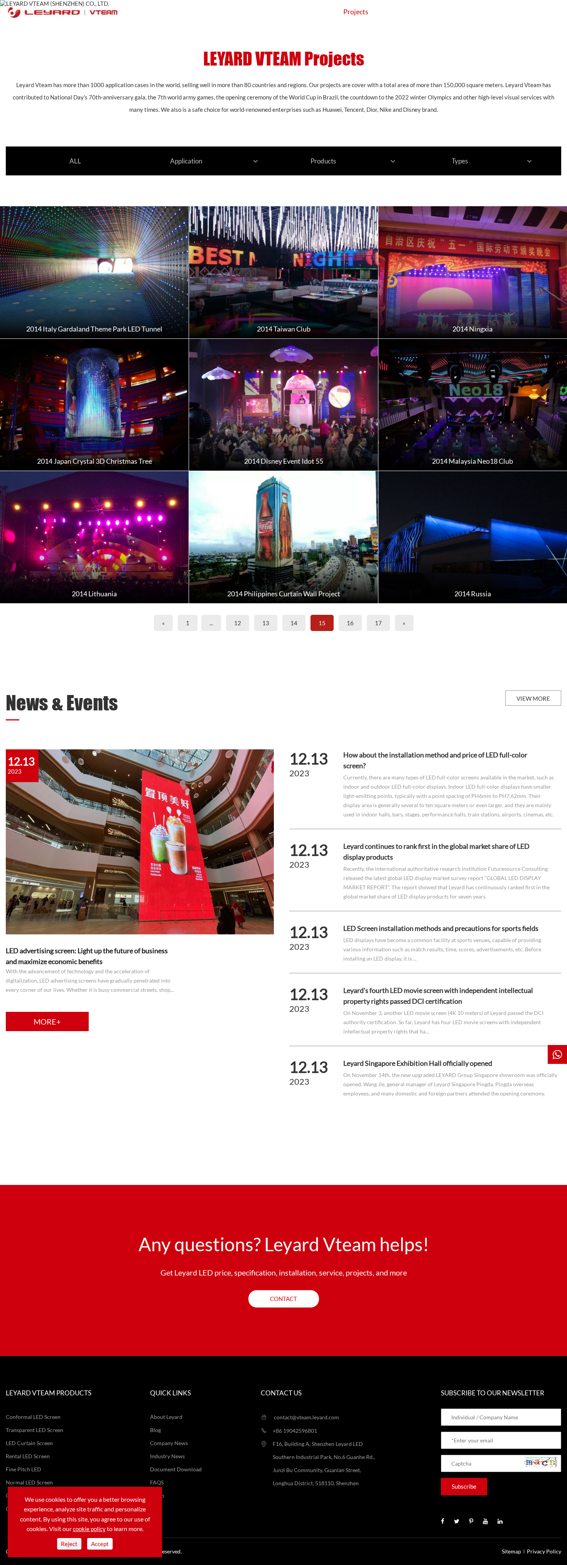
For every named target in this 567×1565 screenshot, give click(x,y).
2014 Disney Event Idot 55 (283, 461)
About (448, 11)
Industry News (167, 1456)
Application (302, 11)
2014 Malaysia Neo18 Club (472, 461)
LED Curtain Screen (29, 1443)
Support (404, 11)
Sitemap (511, 1551)
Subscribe (464, 1486)
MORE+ (47, 1021)
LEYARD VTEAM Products (48, 1393)
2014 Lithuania (94, 593)
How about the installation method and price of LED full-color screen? (435, 760)
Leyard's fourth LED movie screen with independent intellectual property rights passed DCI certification (438, 995)
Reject (69, 1543)
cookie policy (89, 1528)
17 (378, 622)
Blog (155, 1430)
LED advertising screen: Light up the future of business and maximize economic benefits (87, 956)
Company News (169, 1443)
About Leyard (166, 1417)
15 (322, 622)
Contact (493, 11)
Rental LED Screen (28, 1456)
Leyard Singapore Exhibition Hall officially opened (417, 1063)
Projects (355, 11)
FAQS (157, 1482)
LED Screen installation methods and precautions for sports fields (440, 928)
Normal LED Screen (29, 1482)
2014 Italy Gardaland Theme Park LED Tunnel (94, 329)
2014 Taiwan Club (283, 329)
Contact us (281, 1393)
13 (265, 622)
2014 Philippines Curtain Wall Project (283, 593)
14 (293, 622)
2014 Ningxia (472, 329)
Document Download (176, 1469)
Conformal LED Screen (33, 1417)
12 (237, 622)
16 (350, 622)
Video (157, 1495)
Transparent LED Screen (34, 1430)
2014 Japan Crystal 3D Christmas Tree (94, 461)
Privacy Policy (544, 1551)
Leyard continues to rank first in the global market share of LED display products (436, 851)
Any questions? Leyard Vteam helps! (283, 1244)
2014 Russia (472, 593)
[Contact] (557, 1054)
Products (248, 11)
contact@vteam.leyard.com (306, 1417)
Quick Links (170, 1393)
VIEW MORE (533, 698)
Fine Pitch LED (23, 1469)
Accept (100, 1543)
